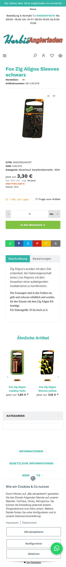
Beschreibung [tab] (17, 258)
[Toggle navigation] (4, 55)
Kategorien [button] (16, 415)
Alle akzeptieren (33, 531)
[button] (35, 55)
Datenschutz (29, 522)
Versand (31, 180)
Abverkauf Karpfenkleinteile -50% (39, 169)
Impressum (12, 522)
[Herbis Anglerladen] (33, 39)
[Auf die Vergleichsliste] (48, 96)
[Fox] (17, 379)
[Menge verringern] (8, 214)
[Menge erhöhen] (57, 214)
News (33, 9)
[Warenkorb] (60, 55)
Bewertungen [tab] (42, 258)
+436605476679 (45, 15)
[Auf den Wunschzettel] (54, 96)
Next (58, 376)
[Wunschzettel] (52, 55)
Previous (7, 376)
